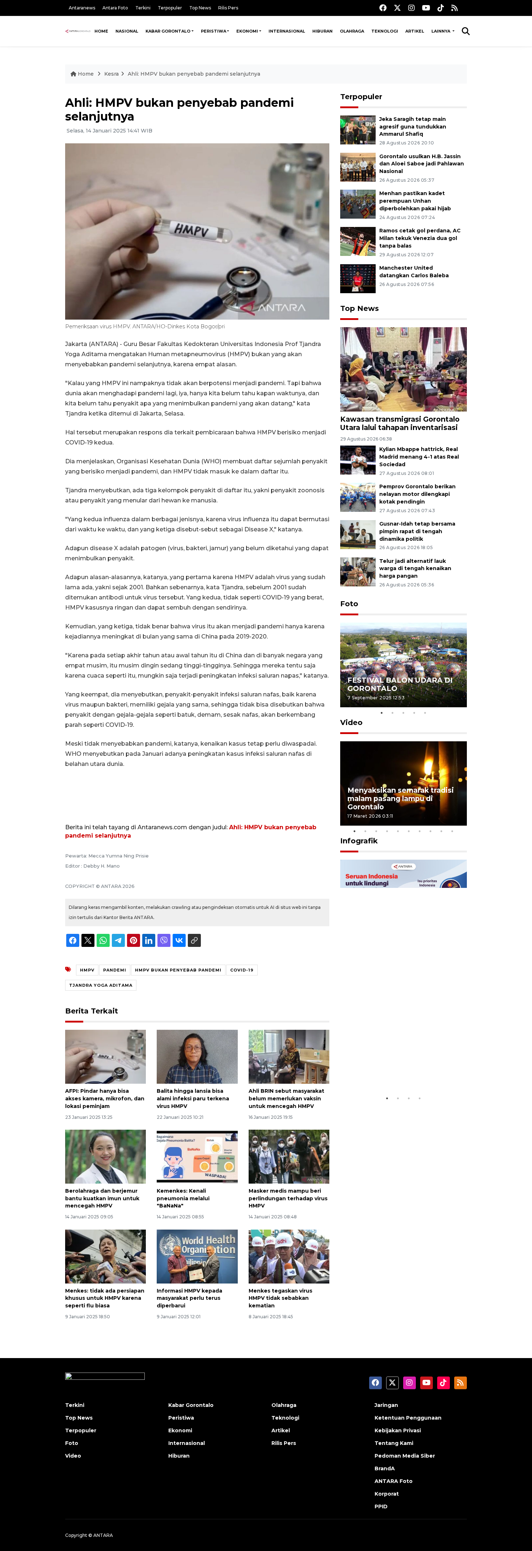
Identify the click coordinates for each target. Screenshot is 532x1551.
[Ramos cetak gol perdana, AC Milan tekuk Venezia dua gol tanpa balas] (358, 240)
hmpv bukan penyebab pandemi (178, 970)
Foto (349, 603)
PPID (381, 1506)
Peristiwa (213, 31)
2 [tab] (392, 712)
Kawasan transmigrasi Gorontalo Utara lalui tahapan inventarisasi (400, 423)
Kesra (111, 74)
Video (351, 722)
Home (101, 31)
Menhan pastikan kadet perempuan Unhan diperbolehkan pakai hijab (415, 201)
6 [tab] (409, 831)
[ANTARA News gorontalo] (78, 31)
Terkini (143, 7)
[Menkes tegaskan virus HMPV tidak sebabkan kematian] (289, 1255)
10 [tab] (452, 831)
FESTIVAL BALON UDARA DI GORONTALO (400, 684)
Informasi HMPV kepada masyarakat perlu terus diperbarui (189, 1298)
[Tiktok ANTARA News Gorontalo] (441, 7)
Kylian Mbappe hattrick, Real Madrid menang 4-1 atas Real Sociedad (419, 457)
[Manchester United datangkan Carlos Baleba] (358, 278)
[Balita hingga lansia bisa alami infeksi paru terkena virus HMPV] (197, 1056)
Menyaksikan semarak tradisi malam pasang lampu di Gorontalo (400, 798)
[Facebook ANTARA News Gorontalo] (383, 7)
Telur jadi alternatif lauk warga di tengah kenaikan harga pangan (415, 568)
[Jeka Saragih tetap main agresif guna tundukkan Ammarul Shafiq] (358, 129)
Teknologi (384, 31)
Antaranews (82, 7)
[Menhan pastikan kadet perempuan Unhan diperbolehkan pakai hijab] (358, 204)
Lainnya (441, 31)
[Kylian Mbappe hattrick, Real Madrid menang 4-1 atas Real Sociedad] (358, 459)
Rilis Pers (228, 7)
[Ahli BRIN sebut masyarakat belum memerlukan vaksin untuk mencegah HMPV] (289, 1056)
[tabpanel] (403, 665)
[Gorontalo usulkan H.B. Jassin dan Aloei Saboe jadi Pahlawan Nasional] (358, 166)
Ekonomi (247, 31)
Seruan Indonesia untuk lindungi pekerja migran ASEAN (390, 1065)
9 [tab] (441, 831)
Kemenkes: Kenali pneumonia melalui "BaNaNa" (183, 1198)
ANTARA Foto (394, 1481)
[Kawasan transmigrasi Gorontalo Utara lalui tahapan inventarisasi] (403, 369)
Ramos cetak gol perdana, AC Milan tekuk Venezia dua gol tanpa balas (420, 238)
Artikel (414, 31)
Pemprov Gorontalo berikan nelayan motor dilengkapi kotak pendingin (417, 494)
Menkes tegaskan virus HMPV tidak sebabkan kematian (280, 1298)
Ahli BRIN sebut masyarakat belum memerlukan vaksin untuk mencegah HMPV (286, 1098)
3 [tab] (403, 712)
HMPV (87, 970)
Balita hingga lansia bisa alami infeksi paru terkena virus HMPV (193, 1098)
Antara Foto (115, 7)
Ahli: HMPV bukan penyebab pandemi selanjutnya (194, 74)
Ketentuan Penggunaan (408, 1418)
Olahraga (352, 31)
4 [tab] (414, 712)
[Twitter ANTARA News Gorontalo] (397, 7)
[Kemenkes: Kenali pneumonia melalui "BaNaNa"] (197, 1156)
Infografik (359, 840)
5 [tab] (425, 712)
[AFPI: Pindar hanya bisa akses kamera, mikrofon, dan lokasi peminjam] (105, 1056)
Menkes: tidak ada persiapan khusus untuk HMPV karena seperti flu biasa (104, 1298)
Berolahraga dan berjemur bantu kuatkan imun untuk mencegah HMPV (102, 1198)
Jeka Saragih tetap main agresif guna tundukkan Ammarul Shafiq (412, 127)
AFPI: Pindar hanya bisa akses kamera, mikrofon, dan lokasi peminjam (104, 1098)
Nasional (126, 31)
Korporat (387, 1494)
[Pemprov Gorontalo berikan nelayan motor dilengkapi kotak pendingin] (358, 496)
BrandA (385, 1468)
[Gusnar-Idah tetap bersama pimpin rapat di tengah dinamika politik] (358, 534)
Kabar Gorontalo (167, 31)
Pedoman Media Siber (405, 1456)
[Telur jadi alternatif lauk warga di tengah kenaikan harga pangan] (358, 571)
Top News (200, 7)
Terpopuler (170, 7)
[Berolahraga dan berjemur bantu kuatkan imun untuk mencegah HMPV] (105, 1156)
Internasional (287, 31)
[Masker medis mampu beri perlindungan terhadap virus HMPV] (289, 1156)
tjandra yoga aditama (100, 985)
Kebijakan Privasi (398, 1430)
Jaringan (386, 1405)
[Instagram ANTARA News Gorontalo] (411, 7)
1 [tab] (381, 712)
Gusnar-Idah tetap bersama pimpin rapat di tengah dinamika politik (417, 531)
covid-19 (242, 970)
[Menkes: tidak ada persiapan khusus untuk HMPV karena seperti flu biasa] (105, 1255)
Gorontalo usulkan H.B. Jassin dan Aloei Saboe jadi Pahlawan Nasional (421, 164)
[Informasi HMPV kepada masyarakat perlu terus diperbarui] (197, 1255)
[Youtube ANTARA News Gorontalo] (426, 7)
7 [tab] (419, 831)
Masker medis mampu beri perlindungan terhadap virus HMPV (288, 1198)
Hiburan (322, 31)
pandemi (114, 970)
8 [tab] (430, 831)
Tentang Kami (394, 1443)
